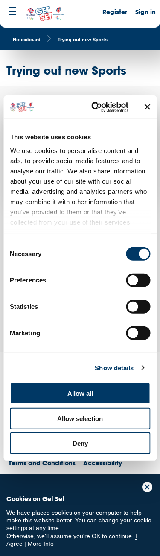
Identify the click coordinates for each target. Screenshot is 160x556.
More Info (41, 543)
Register (114, 12)
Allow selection (80, 418)
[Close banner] (147, 107)
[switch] (138, 280)
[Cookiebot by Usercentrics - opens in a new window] (95, 106)
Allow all (80, 393)
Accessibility (102, 463)
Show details (114, 367)
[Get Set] (45, 14)
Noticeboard (27, 39)
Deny (80, 443)
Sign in (145, 12)
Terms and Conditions (42, 463)
